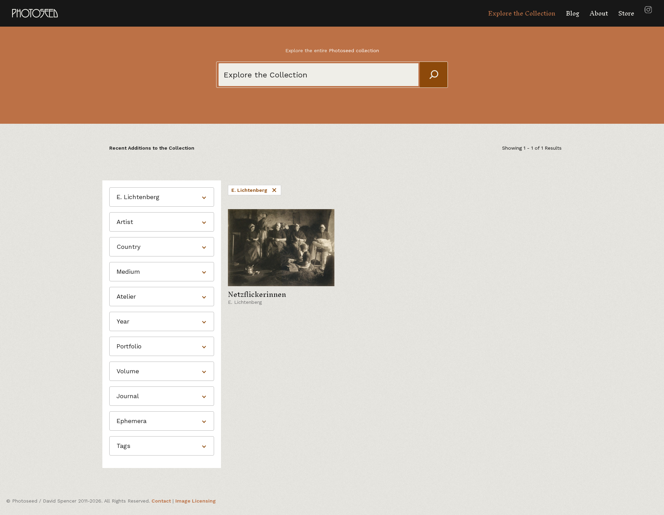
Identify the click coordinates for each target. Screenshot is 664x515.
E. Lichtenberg (249, 190)
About (599, 13)
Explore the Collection (521, 13)
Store (626, 13)
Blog (572, 13)
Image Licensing (195, 501)
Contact (161, 501)
